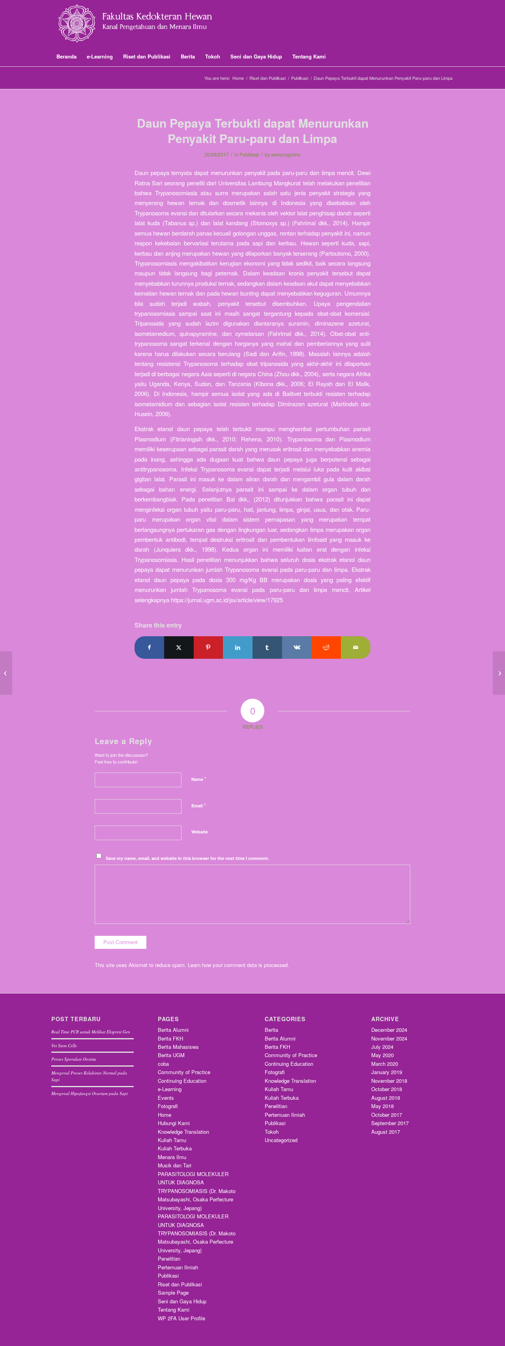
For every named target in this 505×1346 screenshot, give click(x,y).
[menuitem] (66, 56)
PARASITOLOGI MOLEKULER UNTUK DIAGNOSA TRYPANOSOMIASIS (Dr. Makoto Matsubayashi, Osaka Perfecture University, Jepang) (197, 1191)
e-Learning (169, 1089)
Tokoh (272, 1131)
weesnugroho (286, 154)
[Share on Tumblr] (267, 647)
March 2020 (384, 1063)
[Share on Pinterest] (208, 647)
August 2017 (385, 1131)
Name (198, 778)
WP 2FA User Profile (181, 1318)
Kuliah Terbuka (175, 1148)
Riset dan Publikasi (180, 1284)
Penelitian (169, 1258)
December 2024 (389, 1029)
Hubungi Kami (174, 1123)
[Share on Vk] (297, 647)
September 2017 (390, 1123)
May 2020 (382, 1055)
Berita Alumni (173, 1029)
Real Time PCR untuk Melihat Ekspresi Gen (90, 1032)
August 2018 (385, 1097)
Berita (271, 1029)
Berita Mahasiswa (178, 1046)
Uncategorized (281, 1140)
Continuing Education (182, 1080)
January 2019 (386, 1072)
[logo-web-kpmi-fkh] (144, 23)
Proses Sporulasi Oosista (73, 1059)
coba (163, 1063)
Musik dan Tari (174, 1165)
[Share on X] (179, 647)
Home (164, 1114)
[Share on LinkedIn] (237, 647)
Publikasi (249, 154)
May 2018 (382, 1106)
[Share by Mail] (355, 647)
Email (198, 805)
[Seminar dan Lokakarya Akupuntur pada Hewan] (6, 673)
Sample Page (173, 1292)
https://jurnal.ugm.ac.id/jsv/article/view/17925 (227, 600)
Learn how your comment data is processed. (238, 965)
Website (199, 832)
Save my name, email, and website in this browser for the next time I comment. (187, 858)
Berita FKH (170, 1038)
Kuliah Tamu (172, 1140)
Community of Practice (184, 1072)
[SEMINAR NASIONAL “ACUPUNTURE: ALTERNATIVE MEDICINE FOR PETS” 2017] (499, 673)
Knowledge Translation (183, 1131)
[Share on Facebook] (149, 647)
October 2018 (386, 1089)
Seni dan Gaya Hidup (182, 1301)
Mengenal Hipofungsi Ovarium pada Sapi (89, 1093)
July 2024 (382, 1046)
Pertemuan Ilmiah (178, 1267)
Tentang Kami (173, 1309)
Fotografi (168, 1106)
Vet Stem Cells (64, 1045)
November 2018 (389, 1080)
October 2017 (386, 1114)
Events (166, 1097)
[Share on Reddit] (326, 647)
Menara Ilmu (172, 1157)
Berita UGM (171, 1055)
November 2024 (389, 1038)
